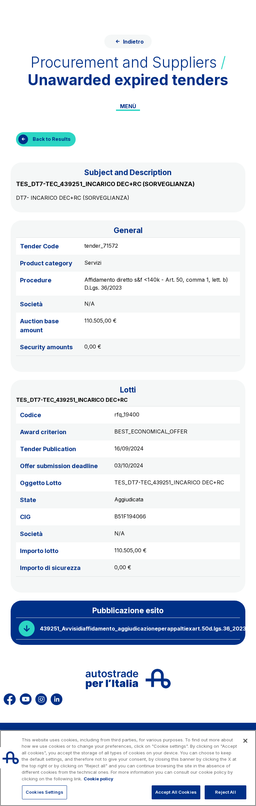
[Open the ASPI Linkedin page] (56, 698)
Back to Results (52, 139)
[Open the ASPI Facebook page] (10, 698)
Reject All (225, 792)
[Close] (245, 740)
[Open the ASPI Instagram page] (41, 698)
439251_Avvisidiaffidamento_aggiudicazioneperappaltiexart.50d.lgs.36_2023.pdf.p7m (140, 628)
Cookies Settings (44, 792)
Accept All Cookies (176, 792)
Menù (128, 106)
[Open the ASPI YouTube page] (26, 698)
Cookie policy (98, 778)
